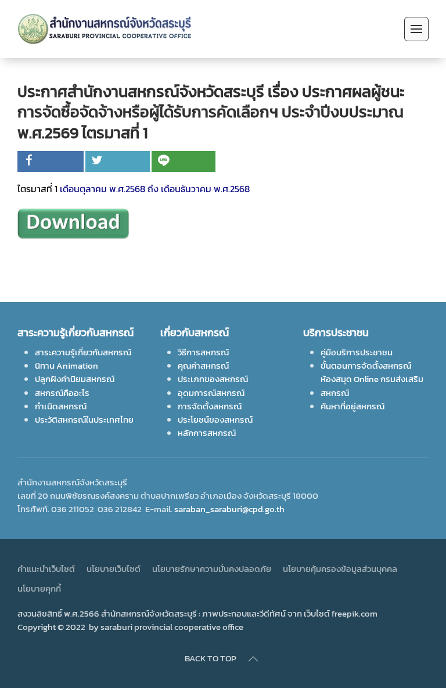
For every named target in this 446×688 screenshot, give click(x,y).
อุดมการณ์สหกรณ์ (211, 392)
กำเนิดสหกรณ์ (61, 406)
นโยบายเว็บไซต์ (114, 568)
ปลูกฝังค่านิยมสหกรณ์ (74, 379)
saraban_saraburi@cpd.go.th (229, 509)
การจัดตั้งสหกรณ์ (210, 406)
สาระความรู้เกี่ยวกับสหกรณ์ (83, 352)
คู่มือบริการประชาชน (357, 352)
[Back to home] (106, 29)
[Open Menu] (416, 29)
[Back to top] (253, 659)
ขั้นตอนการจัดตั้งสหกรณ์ (366, 365)
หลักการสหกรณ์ (207, 433)
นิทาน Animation (66, 365)
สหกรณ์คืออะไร (62, 392)
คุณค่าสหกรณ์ (203, 365)
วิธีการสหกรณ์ (203, 352)
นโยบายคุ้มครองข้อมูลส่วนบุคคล (340, 568)
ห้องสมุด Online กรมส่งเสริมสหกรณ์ (372, 385)
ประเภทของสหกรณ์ (213, 379)
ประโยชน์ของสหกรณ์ (215, 419)
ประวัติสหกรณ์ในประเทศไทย (84, 419)
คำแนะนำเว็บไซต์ (46, 568)
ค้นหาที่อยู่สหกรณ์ (352, 406)
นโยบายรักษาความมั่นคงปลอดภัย (211, 568)
